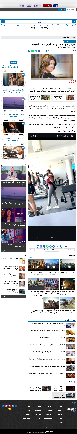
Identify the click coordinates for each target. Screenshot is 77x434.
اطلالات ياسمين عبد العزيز (51, 252)
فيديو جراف (38, 414)
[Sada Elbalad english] (22, 5)
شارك (42, 51)
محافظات (28, 414)
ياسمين (32, 249)
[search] (3, 21)
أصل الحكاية (49, 414)
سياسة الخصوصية (31, 426)
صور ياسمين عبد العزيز (56, 249)
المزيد (3, 251)
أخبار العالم (11, 25)
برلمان (39, 418)
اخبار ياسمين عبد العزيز (42, 249)
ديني (18, 25)
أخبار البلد (59, 25)
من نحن (48, 426)
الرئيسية (74, 25)
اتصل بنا (41, 426)
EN (61, 9)
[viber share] (41, 246)
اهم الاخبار (66, 25)
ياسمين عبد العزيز (69, 249)
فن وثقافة (40, 25)
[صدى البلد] (38, 21)
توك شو (33, 25)
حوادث (52, 25)
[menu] (74, 21)
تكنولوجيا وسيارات (48, 418)
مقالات (60, 422)
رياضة (46, 25)
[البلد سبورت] (47, 5)
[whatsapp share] (32, 51)
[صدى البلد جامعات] (37, 5)
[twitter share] (35, 51)
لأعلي (72, 402)
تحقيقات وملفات (26, 418)
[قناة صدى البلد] (55, 5)
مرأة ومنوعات (25, 25)
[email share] (29, 51)
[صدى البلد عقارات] (29, 5)
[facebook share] (39, 51)
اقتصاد (61, 418)
